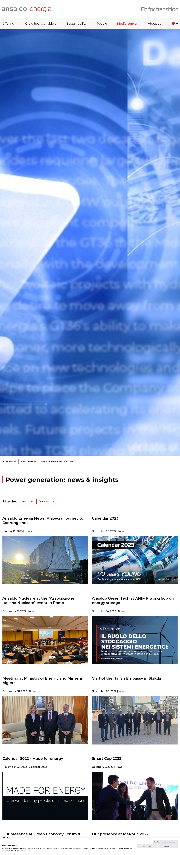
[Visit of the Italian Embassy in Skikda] (135, 720)
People (102, 23)
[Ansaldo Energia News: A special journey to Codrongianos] (45, 560)
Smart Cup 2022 (106, 758)
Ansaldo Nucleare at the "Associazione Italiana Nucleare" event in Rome (38, 600)
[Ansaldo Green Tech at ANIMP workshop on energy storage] (135, 640)
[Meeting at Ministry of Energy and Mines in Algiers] (45, 720)
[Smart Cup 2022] (135, 796)
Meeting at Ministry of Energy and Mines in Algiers (42, 680)
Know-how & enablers (40, 23)
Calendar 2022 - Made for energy (32, 758)
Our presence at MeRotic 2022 (120, 834)
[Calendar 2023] (135, 560)
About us (154, 23)
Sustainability (76, 23)
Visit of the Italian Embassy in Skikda (126, 678)
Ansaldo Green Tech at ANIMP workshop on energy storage (133, 600)
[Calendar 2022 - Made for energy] (45, 796)
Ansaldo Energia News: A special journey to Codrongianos (42, 520)
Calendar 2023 (105, 518)
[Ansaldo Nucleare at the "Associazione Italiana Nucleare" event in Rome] (45, 640)
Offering (8, 23)
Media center (127, 23)
